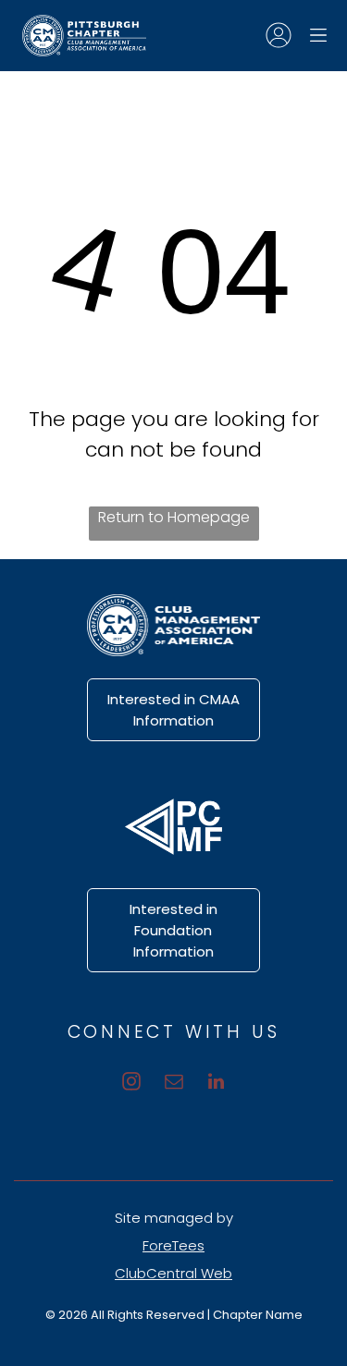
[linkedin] (216, 1083)
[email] (174, 1083)
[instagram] (131, 1083)
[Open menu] (318, 35)
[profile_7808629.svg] (278, 45)
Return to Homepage (174, 517)
